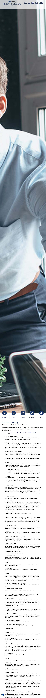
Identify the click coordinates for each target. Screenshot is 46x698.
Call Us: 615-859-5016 (33, 3)
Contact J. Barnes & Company (35, 429)
